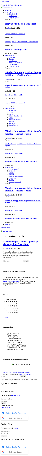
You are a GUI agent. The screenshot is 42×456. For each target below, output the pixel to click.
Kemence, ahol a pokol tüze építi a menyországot (21, 42)
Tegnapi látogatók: (13, 340)
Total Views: (11, 348)
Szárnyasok (12, 110)
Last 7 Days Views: (13, 342)
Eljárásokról (13, 14)
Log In (3, 403)
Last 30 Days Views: (14, 344)
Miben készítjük (10, 55)
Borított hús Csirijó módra (14, 95)
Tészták (11, 121)
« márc (5, 317)
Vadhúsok (12, 123)
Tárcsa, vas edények (15, 62)
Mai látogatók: (12, 337)
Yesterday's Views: (13, 339)
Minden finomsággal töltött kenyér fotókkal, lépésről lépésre (23, 73)
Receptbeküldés (14, 169)
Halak (11, 118)
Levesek (11, 173)
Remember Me (8, 405)
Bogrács (11, 59)
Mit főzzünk (9, 167)
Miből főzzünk (10, 108)
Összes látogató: (12, 349)
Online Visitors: (12, 333)
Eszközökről (13, 16)
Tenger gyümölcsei (15, 119)
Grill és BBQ (13, 64)
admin (9, 28)
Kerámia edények (14, 66)
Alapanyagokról (14, 17)
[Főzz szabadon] (6, 7)
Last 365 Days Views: (14, 346)
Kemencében (13, 57)
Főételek (11, 174)
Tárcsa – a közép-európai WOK (16, 49)
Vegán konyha (13, 125)
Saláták (11, 180)
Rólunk (7, 224)
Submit (23, 376)
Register (4, 436)
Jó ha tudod (9, 12)
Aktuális (8, 10)
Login (16, 428)
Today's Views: (12, 335)
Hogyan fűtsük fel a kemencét (20, 23)
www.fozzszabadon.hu (26, 374)
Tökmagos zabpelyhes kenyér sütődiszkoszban (21, 161)
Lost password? (6, 407)
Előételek (12, 171)
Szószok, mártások (15, 182)
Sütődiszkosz (13, 61)
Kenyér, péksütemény (16, 176)
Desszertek (12, 178)
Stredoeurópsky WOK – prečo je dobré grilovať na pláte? (20, 243)
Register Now (15, 395)
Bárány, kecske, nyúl (15, 116)
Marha (11, 114)
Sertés (11, 112)
